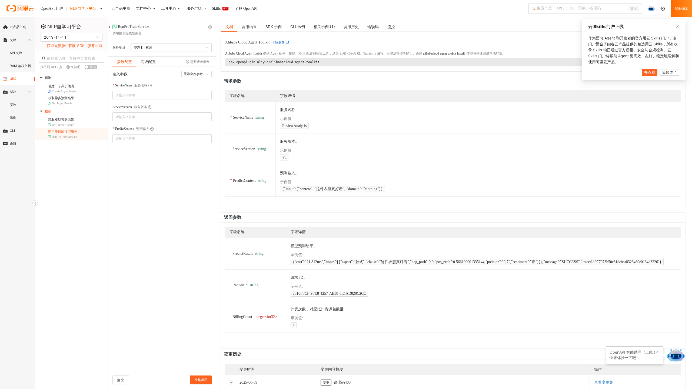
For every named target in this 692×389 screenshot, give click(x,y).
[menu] (17, 85)
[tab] (124, 62)
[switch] (91, 67)
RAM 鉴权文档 (20, 66)
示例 (13, 118)
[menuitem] (17, 27)
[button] (657, 352)
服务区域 (94, 45)
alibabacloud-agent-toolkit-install (444, 53)
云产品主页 (18, 27)
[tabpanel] (162, 221)
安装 (13, 105)
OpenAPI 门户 (52, 8)
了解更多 (278, 42)
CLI (12, 131)
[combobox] (158, 95)
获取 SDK (76, 45)
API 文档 (16, 53)
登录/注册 (681, 8)
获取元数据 (56, 45)
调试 (13, 79)
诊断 (13, 144)
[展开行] (231, 382)
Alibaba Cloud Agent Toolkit (243, 53)
